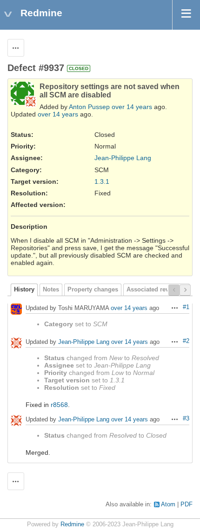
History (24, 289)
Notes (51, 289)
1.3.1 (101, 181)
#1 (186, 307)
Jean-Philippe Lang (122, 158)
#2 (186, 341)
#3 (186, 418)
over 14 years (132, 106)
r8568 (59, 404)
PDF (186, 504)
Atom (168, 504)
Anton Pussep (89, 106)
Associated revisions (157, 289)
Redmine (72, 524)
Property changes (92, 289)
